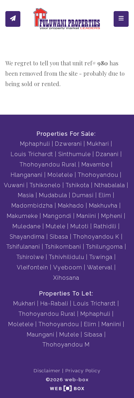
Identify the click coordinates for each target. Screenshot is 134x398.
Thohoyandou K (96, 236)
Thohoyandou (98, 174)
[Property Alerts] (12, 19)
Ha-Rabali (54, 303)
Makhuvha (103, 205)
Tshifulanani (23, 246)
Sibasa (59, 236)
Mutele (55, 226)
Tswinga (101, 257)
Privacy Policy (82, 370)
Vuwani (14, 185)
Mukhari (98, 143)
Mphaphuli (35, 143)
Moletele (60, 174)
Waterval (100, 267)
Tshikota (77, 185)
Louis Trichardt (32, 154)
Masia (26, 195)
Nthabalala (109, 185)
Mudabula (53, 195)
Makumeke (22, 216)
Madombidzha (32, 205)
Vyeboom (67, 267)
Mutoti (79, 226)
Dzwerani (68, 143)
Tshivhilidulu (66, 257)
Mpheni (111, 216)
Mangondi (57, 216)
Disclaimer (47, 370)
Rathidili (105, 226)
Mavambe (95, 164)
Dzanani (107, 154)
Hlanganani (27, 174)
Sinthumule (74, 154)
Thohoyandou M (66, 344)
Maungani (40, 334)
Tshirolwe (30, 257)
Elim (105, 195)
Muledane (27, 226)
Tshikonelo (45, 185)
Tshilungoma (104, 246)
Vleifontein (32, 267)
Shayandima (27, 236)
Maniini (86, 216)
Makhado (71, 205)
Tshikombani (63, 246)
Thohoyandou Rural (48, 164)
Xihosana (66, 277)
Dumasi (83, 195)
